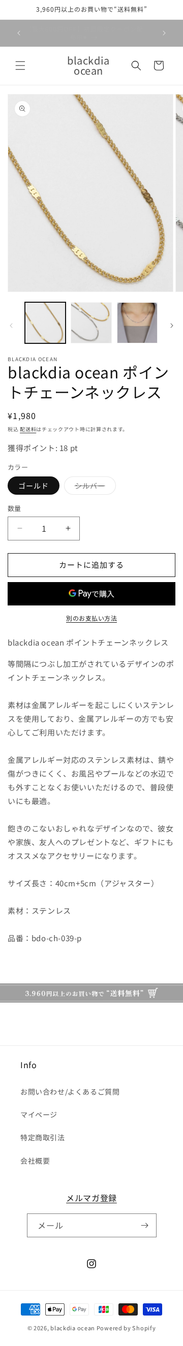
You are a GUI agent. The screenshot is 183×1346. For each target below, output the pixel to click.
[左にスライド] (11, 325)
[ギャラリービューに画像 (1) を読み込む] (45, 322)
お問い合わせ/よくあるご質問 (69, 1091)
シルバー (93, 487)
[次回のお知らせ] (164, 33)
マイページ (38, 1114)
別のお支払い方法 (91, 618)
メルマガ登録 (91, 1198)
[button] (20, 65)
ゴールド (33, 485)
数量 (14, 508)
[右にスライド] (172, 325)
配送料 (28, 429)
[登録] (145, 1225)
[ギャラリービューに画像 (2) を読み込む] (91, 322)
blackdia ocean (72, 1328)
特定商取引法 (42, 1137)
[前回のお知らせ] (19, 33)
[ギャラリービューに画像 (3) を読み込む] (137, 322)
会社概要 (35, 1161)
